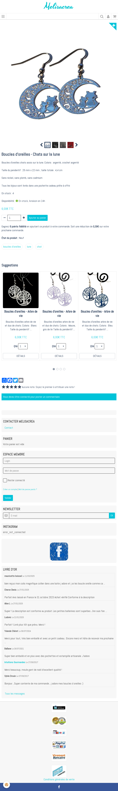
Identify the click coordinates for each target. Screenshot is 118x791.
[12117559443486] (59, 771)
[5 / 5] (19, 387)
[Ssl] (59, 720)
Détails (20, 356)
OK (111, 515)
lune (29, 246)
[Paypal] (59, 744)
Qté (16, 346)
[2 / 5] (7, 387)
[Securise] (59, 707)
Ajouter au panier (37, 217)
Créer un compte (10, 489)
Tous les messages (15, 693)
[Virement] (59, 757)
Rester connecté (16, 480)
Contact (9, 427)
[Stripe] (59, 732)
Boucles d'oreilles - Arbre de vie (20, 313)
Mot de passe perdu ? (28, 489)
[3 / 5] (11, 387)
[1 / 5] (3, 387)
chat (39, 246)
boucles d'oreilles (12, 246)
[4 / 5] (15, 387)
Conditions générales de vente (59, 779)
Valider (8, 498)
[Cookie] (6, 784)
